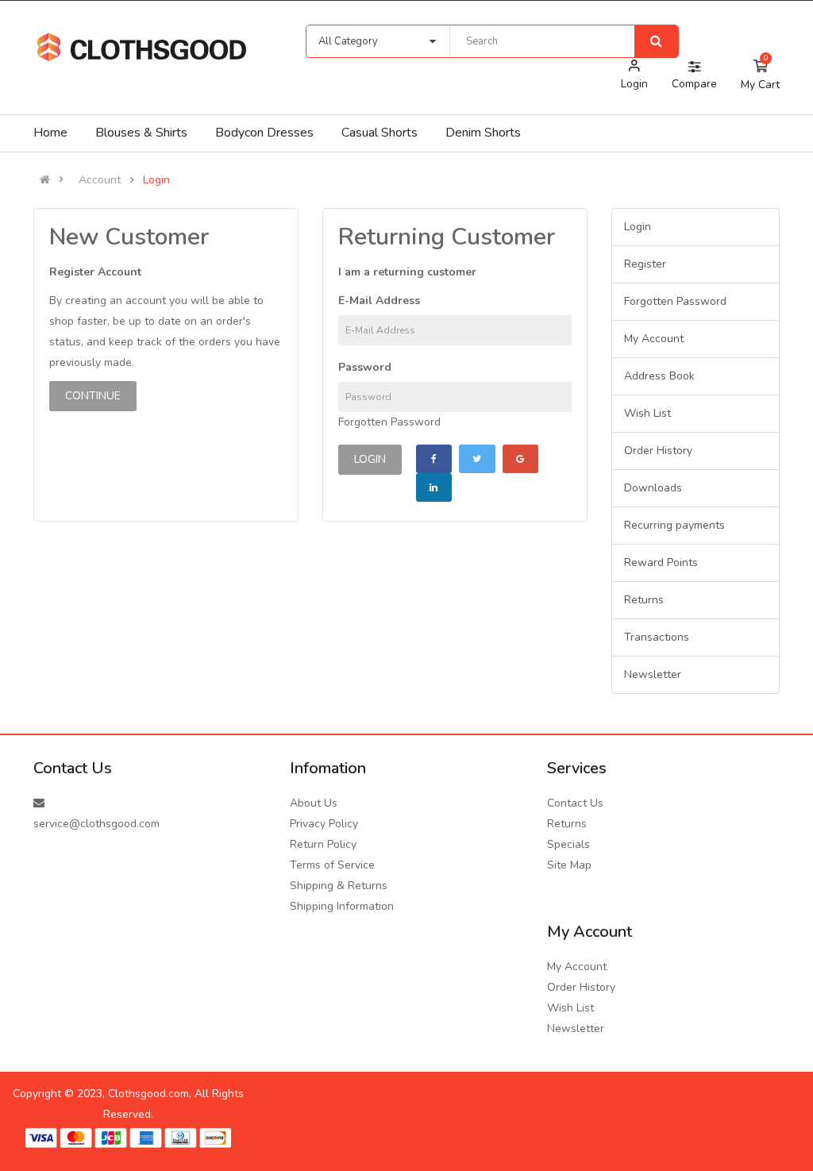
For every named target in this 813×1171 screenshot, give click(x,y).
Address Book (659, 375)
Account (100, 180)
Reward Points (661, 562)
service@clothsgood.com (96, 823)
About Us (313, 803)
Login (156, 180)
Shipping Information (342, 906)
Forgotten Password (389, 421)
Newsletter (652, 674)
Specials (568, 844)
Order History (658, 450)
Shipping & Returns (338, 885)
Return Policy (323, 844)
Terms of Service (332, 864)
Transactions (656, 637)
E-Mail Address (379, 300)
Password (364, 367)
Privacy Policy (324, 823)
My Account (654, 338)
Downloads (653, 487)
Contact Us (575, 803)
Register (645, 264)
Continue (93, 395)
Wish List (647, 413)
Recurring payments (674, 525)
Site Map (569, 864)
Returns (644, 599)
